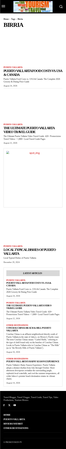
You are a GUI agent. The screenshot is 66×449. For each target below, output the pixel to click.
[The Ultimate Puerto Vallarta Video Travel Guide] (33, 105)
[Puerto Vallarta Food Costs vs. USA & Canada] (33, 48)
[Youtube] (15, 405)
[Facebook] (4, 405)
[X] (9, 405)
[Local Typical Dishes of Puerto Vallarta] (33, 227)
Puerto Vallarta (13, 67)
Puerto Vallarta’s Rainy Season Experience (32, 361)
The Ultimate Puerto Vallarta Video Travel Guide (29, 130)
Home (6, 19)
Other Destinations (17, 325)
